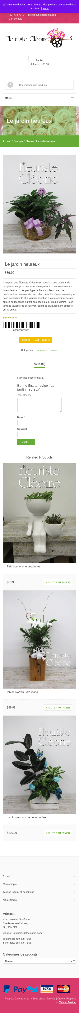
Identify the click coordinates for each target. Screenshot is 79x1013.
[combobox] (39, 960)
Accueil (7, 141)
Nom (21, 417)
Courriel (23, 429)
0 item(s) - (39, 62)
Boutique (18, 141)
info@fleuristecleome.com (42, 14)
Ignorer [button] (45, 8)
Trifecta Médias (67, 1002)
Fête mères (41, 350)
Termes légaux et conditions (18, 892)
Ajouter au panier (35, 340)
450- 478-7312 (16, 14)
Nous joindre (10, 900)
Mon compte (15, 18)
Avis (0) (39, 363)
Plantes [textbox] (38, 961)
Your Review (24, 395)
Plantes (30, 141)
